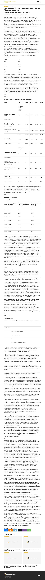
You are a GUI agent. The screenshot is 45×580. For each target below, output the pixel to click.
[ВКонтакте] (6, 530)
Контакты (39, 575)
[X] (20, 530)
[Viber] (24, 530)
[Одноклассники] (10, 530)
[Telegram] (15, 530)
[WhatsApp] (29, 530)
